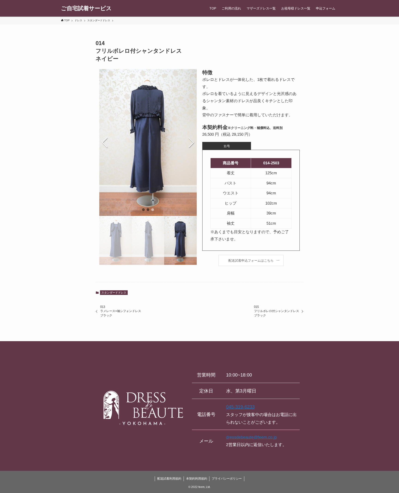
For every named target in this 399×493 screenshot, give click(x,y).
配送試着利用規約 (169, 478)
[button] (143, 209)
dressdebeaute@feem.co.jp (251, 437)
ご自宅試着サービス (86, 8)
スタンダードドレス (113, 292)
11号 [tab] (227, 146)
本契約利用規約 (196, 478)
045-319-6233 (240, 406)
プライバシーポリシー (227, 478)
